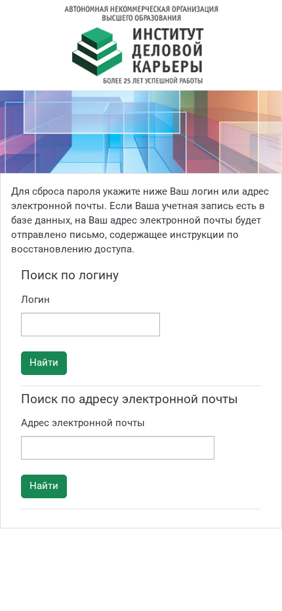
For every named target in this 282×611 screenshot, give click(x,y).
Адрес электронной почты (83, 423)
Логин (35, 300)
